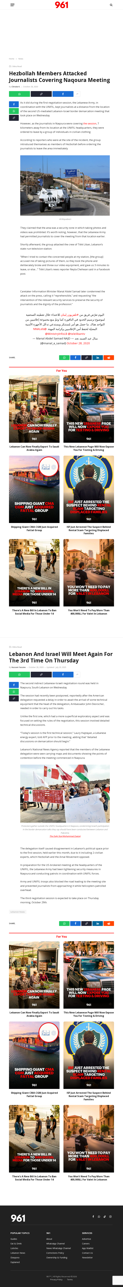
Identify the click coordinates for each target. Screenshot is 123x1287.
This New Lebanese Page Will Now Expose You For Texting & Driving (89, 448)
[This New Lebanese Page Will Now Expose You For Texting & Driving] (88, 409)
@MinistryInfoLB (56, 334)
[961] (61, 5)
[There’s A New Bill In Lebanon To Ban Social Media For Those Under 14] (34, 572)
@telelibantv (76, 334)
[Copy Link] (41, 94)
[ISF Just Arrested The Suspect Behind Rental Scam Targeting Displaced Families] (88, 489)
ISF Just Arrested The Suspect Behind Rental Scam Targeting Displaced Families (89, 530)
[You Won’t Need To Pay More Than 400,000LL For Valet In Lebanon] (88, 572)
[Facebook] (14, 104)
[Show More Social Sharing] (77, 94)
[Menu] (12, 5)
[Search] (110, 5)
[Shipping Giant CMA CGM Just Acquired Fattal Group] (34, 489)
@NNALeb (40, 329)
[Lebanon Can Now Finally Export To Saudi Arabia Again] (34, 409)
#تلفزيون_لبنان (70, 314)
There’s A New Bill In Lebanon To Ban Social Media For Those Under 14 (34, 612)
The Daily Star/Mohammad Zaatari (65, 836)
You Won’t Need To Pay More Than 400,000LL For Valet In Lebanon (89, 612)
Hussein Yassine (19, 667)
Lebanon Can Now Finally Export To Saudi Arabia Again (34, 448)
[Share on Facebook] (63, 94)
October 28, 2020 (78, 343)
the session (89, 123)
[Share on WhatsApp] (19, 94)
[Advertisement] (61, 34)
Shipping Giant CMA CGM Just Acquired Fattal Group (34, 528)
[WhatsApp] (14, 111)
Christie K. (16, 86)
